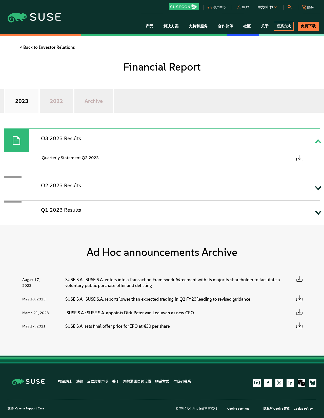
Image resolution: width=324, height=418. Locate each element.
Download (300, 158)
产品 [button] (149, 26)
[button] (185, 5)
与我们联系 (182, 381)
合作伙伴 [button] (225, 26)
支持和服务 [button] (198, 26)
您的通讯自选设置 (137, 381)
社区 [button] (247, 26)
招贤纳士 (65, 381)
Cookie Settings (238, 408)
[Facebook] (268, 383)
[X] (279, 383)
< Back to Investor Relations (47, 47)
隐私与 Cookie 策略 (277, 408)
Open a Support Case (29, 408)
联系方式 (162, 381)
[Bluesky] (312, 383)
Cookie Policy (303, 408)
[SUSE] (30, 381)
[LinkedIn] (290, 383)
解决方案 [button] (171, 26)
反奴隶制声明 (97, 381)
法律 (79, 381)
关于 (115, 381)
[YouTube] (257, 383)
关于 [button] (265, 26)
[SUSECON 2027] (184, 6)
